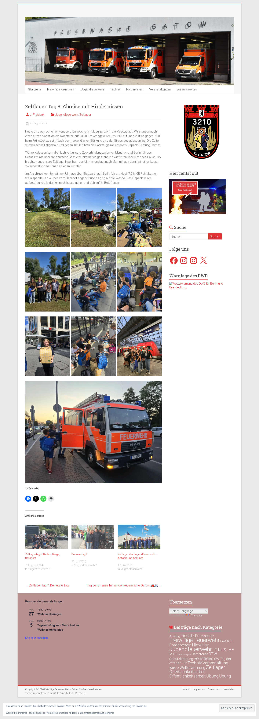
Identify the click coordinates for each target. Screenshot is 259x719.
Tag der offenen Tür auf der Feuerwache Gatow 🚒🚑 (124, 585)
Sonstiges (203, 658)
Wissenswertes (187, 89)
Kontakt (187, 689)
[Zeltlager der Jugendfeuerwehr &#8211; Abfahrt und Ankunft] (139, 537)
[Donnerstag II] (92, 537)
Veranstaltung (215, 663)
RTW (213, 654)
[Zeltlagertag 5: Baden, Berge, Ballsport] (46, 537)
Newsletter (229, 689)
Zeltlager (85, 114)
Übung (212, 675)
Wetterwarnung (192, 667)
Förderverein (134, 89)
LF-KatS (219, 650)
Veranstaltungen (160, 89)
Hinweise (200, 644)
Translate (196, 615)
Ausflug (174, 636)
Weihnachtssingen (49, 614)
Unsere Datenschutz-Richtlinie (99, 713)
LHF (230, 649)
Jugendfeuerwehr (92, 89)
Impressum (199, 689)
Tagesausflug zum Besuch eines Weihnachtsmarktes (58, 627)
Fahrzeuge (204, 635)
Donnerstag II (79, 554)
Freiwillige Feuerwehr (61, 89)
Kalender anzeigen (36, 638)
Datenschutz (214, 689)
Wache (174, 668)
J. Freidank (37, 114)
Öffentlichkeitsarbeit (187, 671)
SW (216, 659)
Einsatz (188, 635)
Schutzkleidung (181, 659)
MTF (172, 654)
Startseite (34, 89)
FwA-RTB (226, 641)
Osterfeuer (200, 654)
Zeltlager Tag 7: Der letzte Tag (47, 585)
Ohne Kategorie (184, 654)
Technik (115, 89)
